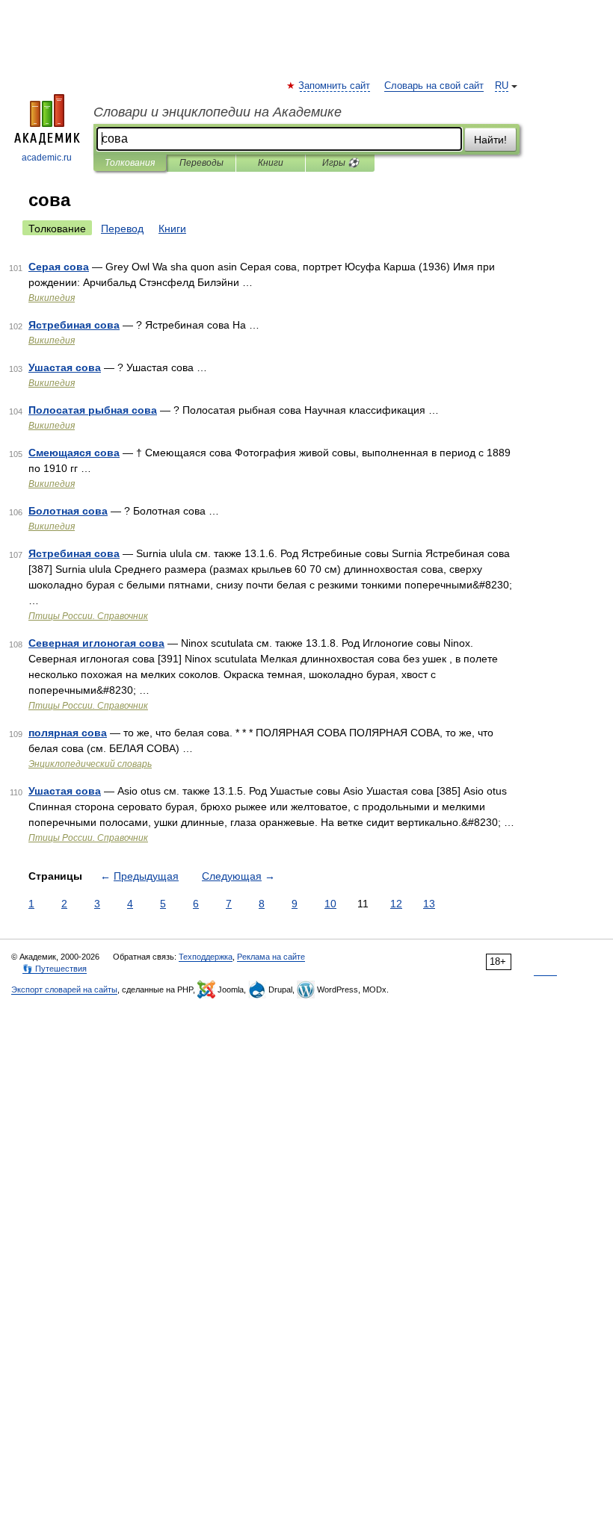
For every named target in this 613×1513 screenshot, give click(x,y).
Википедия (51, 298)
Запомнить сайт (335, 86)
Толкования (130, 163)
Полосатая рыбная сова (92, 410)
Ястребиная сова (74, 325)
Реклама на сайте (271, 956)
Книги (270, 163)
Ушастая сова (64, 367)
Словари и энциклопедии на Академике (217, 112)
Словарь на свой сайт (434, 86)
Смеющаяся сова (74, 453)
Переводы (201, 163)
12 (396, 904)
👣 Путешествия (54, 968)
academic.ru (47, 157)
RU (501, 86)
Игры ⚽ (340, 163)
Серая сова (58, 267)
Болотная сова (68, 511)
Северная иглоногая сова (96, 643)
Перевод (122, 228)
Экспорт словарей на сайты (64, 989)
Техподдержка (205, 956)
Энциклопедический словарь (90, 764)
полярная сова (67, 733)
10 (330, 904)
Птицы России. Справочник (88, 616)
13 (429, 904)
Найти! (490, 140)
